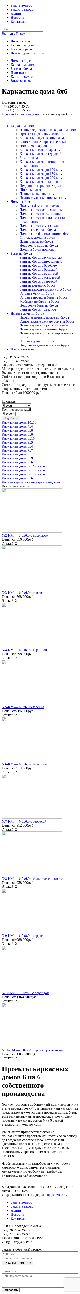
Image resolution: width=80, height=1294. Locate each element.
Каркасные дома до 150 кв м (41, 174)
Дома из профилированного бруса (46, 233)
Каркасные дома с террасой (40, 154)
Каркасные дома (23, 45)
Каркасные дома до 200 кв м (41, 178)
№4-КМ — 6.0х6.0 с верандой (24, 650)
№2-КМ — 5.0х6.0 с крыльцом (25, 535)
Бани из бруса (21, 49)
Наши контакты (23, 349)
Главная (8, 114)
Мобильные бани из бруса (39, 301)
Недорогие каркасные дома (40, 186)
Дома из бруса (21, 41)
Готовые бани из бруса (37, 293)
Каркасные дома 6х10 (18, 438)
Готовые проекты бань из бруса (43, 297)
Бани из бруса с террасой (39, 281)
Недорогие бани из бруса (39, 305)
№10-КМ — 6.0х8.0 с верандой (25, 993)
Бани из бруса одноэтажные (41, 261)
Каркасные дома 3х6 (17, 478)
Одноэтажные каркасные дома (43, 142)
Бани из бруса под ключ (38, 309)
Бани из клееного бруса (37, 285)
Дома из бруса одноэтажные (41, 209)
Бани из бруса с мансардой (40, 277)
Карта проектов (22, 76)
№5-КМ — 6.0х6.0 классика (23, 707)
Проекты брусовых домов (39, 205)
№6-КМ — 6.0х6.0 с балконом (24, 764)
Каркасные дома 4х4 (17, 426)
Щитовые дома (31, 190)
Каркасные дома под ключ (40, 182)
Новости (17, 17)
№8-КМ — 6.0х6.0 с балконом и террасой (33, 878)
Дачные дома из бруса (27, 53)
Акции (16, 13)
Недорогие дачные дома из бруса (45, 345)
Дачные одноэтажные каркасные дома (49, 130)
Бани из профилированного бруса (45, 289)
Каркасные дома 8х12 (18, 454)
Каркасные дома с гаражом (40, 150)
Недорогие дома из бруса (39, 245)
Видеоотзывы (21, 80)
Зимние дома (29, 158)
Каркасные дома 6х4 (17, 446)
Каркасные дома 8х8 (17, 434)
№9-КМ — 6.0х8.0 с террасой (24, 936)
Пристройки (20, 72)
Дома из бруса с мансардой (40, 225)
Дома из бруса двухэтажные (41, 213)
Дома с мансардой (33, 146)
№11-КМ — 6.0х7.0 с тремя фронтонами (32, 1050)
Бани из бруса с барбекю (38, 265)
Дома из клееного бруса (38, 229)
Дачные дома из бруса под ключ (44, 325)
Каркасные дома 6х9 (17, 458)
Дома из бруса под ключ (38, 249)
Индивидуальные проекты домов (45, 197)
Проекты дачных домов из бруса (44, 317)
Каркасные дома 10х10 (19, 422)
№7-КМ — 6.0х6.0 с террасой (24, 821)
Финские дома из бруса (37, 237)
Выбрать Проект (14, 33)
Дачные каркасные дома (38, 193)
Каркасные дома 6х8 (17, 430)
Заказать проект (23, 9)
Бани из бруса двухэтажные (41, 257)
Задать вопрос (21, 5)
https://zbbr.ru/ (57, 1195)
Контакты (18, 21)
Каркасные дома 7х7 (17, 450)
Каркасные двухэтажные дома (42, 138)
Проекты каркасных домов (40, 134)
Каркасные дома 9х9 (17, 442)
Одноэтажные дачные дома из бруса (47, 321)
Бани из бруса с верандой (39, 273)
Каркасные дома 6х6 (17, 462)
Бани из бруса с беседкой (39, 269)
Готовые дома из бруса (37, 341)
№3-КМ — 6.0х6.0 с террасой (24, 592)
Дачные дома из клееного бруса (44, 329)
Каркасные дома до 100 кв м (41, 170)
